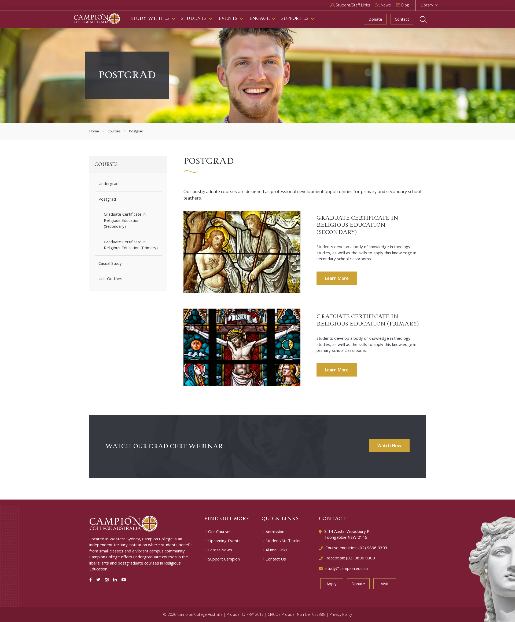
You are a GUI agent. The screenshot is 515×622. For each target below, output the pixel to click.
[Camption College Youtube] (124, 580)
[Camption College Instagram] (108, 580)
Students (194, 18)
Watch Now (389, 446)
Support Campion (224, 559)
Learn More (337, 278)
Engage (259, 18)
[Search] (428, 19)
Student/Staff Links (283, 541)
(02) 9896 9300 (360, 557)
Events (227, 18)
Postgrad (107, 199)
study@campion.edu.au (346, 568)
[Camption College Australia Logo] (123, 523)
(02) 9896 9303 (372, 547)
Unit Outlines (110, 278)
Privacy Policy (341, 614)
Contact (402, 19)
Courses (114, 131)
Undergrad (108, 183)
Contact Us (276, 559)
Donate (375, 19)
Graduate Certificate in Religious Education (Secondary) (125, 220)
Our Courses (219, 532)
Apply (331, 583)
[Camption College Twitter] (99, 580)
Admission (275, 532)
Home (94, 131)
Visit (385, 583)
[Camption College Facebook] (91, 580)
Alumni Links (277, 550)
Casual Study (110, 263)
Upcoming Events (224, 541)
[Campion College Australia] (97, 18)
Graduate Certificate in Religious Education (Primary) (131, 245)
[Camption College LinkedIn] (116, 580)
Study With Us (150, 18)
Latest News (220, 550)
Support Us (294, 18)
